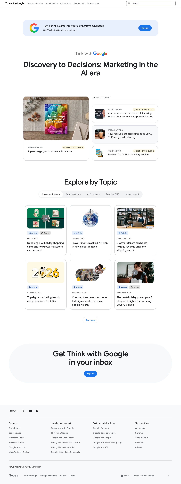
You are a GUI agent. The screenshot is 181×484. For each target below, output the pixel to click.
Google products (48, 476)
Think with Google (59, 433)
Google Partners (101, 428)
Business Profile (16, 442)
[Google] (13, 475)
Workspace (140, 428)
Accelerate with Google (62, 428)
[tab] (51, 194)
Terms (72, 476)
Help (126, 476)
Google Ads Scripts (102, 438)
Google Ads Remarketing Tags (107, 442)
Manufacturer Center (19, 452)
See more (90, 320)
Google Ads (14, 428)
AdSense (139, 442)
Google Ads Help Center (62, 438)
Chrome (139, 433)
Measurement (93, 3)
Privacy (63, 476)
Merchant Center (17, 438)
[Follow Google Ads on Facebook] (37, 411)
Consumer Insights (35, 3)
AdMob (138, 447)
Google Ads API (100, 447)
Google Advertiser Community (65, 452)
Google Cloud (141, 438)
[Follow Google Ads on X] (23, 411)
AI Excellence (66, 3)
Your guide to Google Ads (63, 447)
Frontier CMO (79, 3)
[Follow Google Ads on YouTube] (30, 411)
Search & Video (51, 3)
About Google (30, 476)
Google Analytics (17, 447)
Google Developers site (104, 433)
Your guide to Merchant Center (66, 442)
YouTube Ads (15, 433)
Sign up (145, 28)
